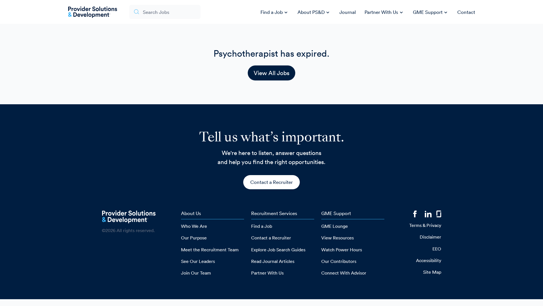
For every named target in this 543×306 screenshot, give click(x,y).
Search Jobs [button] (156, 12)
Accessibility (428, 260)
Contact (466, 12)
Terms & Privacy (425, 225)
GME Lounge (334, 226)
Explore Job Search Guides (278, 249)
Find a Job (274, 12)
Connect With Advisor (343, 273)
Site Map (432, 272)
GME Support (431, 12)
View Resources (337, 238)
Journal (347, 12)
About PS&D (314, 12)
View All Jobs (271, 72)
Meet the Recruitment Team (210, 249)
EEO (436, 249)
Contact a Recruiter (271, 182)
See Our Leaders (198, 261)
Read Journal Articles (272, 261)
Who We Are (194, 226)
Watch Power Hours (341, 249)
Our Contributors (338, 261)
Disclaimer (430, 237)
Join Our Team (196, 273)
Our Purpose (194, 238)
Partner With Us (384, 12)
